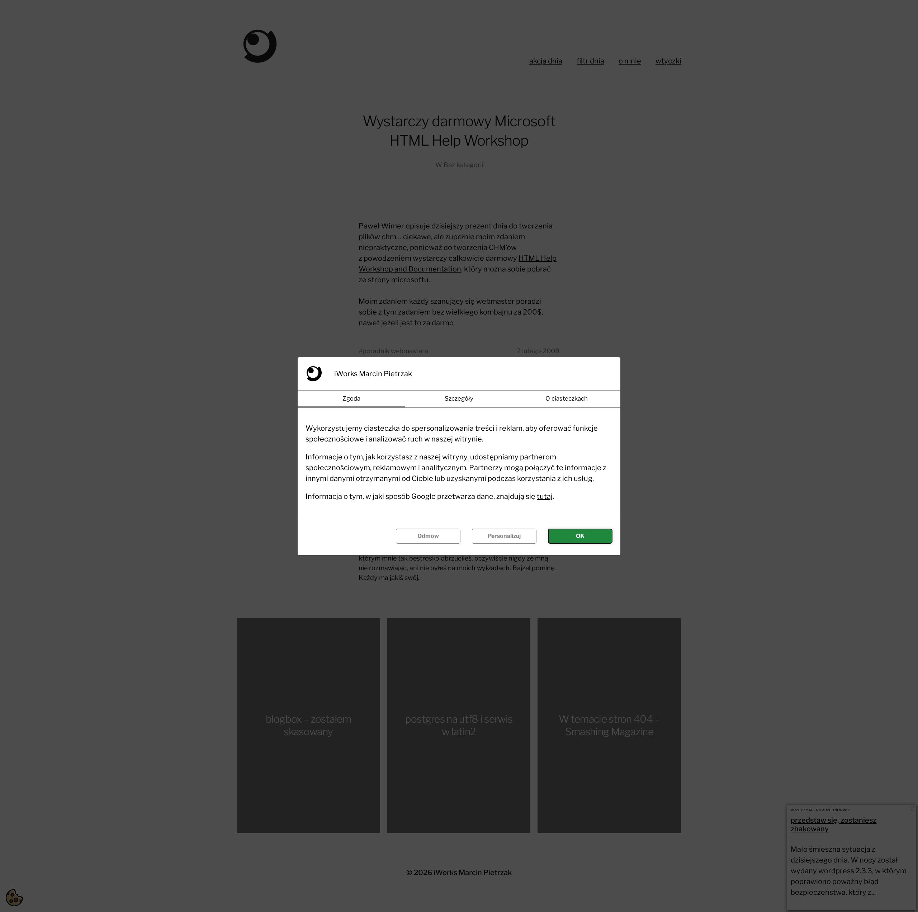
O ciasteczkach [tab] (566, 398)
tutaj (545, 496)
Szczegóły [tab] (459, 398)
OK (580, 536)
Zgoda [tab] (351, 398)
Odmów (428, 536)
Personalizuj (504, 536)
